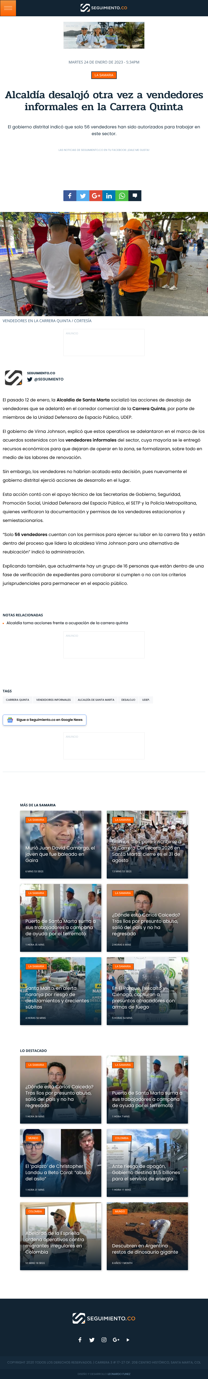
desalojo (128, 700)
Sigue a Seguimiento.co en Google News (50, 720)
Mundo (33, 1138)
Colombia (122, 1138)
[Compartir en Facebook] (69, 195)
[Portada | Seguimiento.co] (104, 1318)
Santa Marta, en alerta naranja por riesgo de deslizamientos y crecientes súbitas (57, 997)
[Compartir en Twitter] (82, 195)
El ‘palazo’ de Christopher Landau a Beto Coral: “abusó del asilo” (58, 1172)
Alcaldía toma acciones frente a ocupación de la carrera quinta (67, 623)
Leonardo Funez (119, 1374)
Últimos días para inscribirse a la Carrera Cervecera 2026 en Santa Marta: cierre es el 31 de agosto (146, 851)
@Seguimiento (48, 379)
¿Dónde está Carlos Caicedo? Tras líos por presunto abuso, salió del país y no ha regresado (146, 924)
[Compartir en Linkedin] (108, 195)
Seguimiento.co (41, 373)
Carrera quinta (17, 700)
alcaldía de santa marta (96, 700)
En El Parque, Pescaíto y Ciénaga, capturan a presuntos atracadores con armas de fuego (143, 997)
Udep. (146, 700)
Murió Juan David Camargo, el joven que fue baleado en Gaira (60, 854)
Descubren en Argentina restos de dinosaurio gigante (145, 1248)
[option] (104, 268)
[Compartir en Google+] (95, 195)
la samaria (104, 75)
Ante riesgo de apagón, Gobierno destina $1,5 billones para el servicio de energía (146, 1172)
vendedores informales (53, 700)
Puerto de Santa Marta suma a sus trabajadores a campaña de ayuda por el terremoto (60, 927)
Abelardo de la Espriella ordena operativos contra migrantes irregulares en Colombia (54, 1242)
